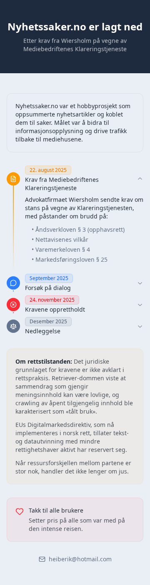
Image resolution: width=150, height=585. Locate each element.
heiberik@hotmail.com (80, 559)
